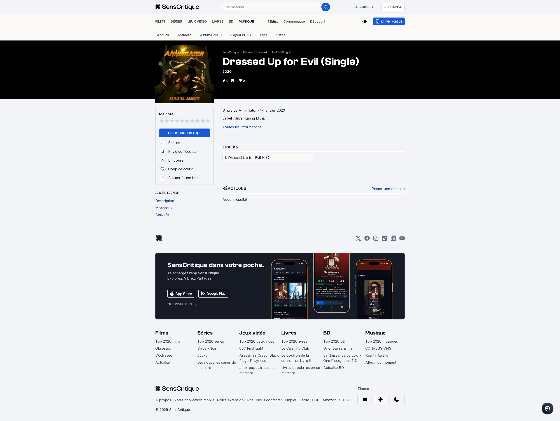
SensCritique (230, 52)
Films (161, 333)
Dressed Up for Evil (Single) (273, 52)
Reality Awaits (376, 355)
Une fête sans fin (337, 348)
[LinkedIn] (393, 239)
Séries (205, 333)
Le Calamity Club (295, 348)
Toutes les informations (241, 127)
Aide (250, 400)
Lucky (202, 355)
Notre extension (230, 400)
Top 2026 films (167, 341)
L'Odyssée (163, 355)
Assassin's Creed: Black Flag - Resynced (259, 358)
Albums (247, 52)
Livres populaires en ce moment (300, 370)
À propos (163, 400)
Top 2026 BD (334, 341)
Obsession (163, 348)
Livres (288, 333)
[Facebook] (367, 239)
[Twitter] (358, 239)
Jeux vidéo (252, 333)
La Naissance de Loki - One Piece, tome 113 (342, 358)
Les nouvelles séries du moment (216, 365)
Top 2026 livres (294, 341)
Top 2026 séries (210, 341)
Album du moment (380, 362)
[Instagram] (375, 239)
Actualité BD (333, 367)
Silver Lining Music (250, 118)
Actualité (162, 362)
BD (326, 333)
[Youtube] (402, 239)
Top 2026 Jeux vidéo (257, 341)
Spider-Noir (207, 348)
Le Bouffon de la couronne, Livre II (296, 358)
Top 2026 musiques (381, 341)
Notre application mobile (194, 400)
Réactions (234, 188)
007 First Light (251, 348)
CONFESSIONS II (380, 348)
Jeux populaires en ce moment (257, 370)
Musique (375, 333)
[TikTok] (384, 239)
